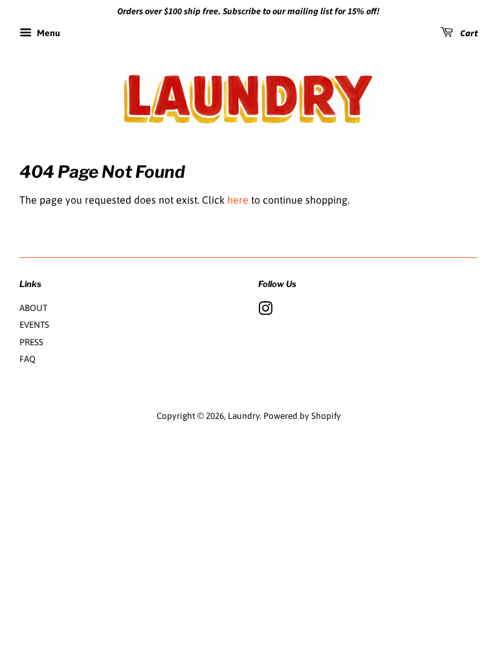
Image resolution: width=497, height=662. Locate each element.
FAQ (27, 359)
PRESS (31, 342)
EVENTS (34, 324)
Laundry (244, 416)
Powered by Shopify (302, 416)
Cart (468, 33)
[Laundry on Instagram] (265, 311)
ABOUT (33, 308)
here (237, 200)
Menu (47, 33)
